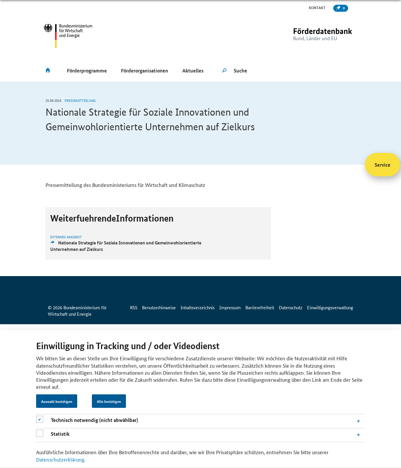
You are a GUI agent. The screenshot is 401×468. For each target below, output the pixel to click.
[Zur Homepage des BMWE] (67, 36)
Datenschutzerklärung (60, 459)
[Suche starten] (224, 71)
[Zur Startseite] (311, 36)
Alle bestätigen (109, 401)
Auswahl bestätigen (56, 401)
